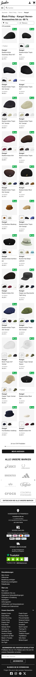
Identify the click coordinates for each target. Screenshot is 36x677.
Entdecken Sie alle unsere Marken (18, 500)
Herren (20, 12)
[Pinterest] (20, 674)
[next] (34, 480)
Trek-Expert (22, 631)
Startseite (4, 12)
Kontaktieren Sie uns (18, 516)
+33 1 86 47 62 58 (18, 522)
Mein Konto (5, 575)
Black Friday (12, 12)
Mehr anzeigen (18, 451)
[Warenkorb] (34, 2)
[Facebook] (11, 674)
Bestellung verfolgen (8, 579)
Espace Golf (5, 622)
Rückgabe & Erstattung (9, 597)
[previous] (1, 480)
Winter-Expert (23, 640)
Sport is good (23, 627)
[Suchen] (7, 8)
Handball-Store (6, 631)
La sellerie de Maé (7, 636)
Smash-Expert (23, 622)
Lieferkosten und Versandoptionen (12, 604)
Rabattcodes (5, 584)
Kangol (4, 50)
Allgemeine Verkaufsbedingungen (12, 595)
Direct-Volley (5, 620)
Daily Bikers (5, 616)
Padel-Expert (23, 613)
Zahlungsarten (6, 602)
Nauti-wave (5, 640)
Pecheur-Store (23, 616)
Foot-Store (4, 624)
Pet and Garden (24, 618)
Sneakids (22, 624)
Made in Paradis (6, 638)
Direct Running (6, 618)
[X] (24, 674)
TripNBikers (22, 636)
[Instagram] (15, 674)
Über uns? (4, 591)
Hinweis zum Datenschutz (10, 606)
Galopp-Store (5, 627)
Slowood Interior (24, 620)
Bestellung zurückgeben (18, 551)
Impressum (5, 600)
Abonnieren (18, 661)
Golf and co (5, 629)
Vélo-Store (22, 638)
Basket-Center (6, 613)
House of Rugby (6, 633)
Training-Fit (22, 629)
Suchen (10, 8)
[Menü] (2, 8)
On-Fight (4, 642)
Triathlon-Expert (24, 633)
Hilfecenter (5, 577)
